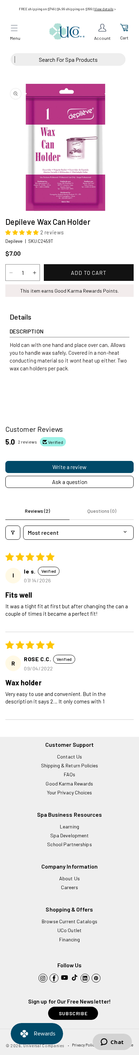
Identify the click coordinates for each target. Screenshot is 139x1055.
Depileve (13, 241)
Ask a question (69, 481)
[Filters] (12, 533)
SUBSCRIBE (73, 1013)
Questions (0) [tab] (101, 511)
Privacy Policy (84, 1045)
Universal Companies (43, 1045)
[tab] (20, 317)
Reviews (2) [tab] (37, 511)
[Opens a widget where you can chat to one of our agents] (112, 1042)
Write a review (69, 466)
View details (103, 9)
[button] (14, 28)
